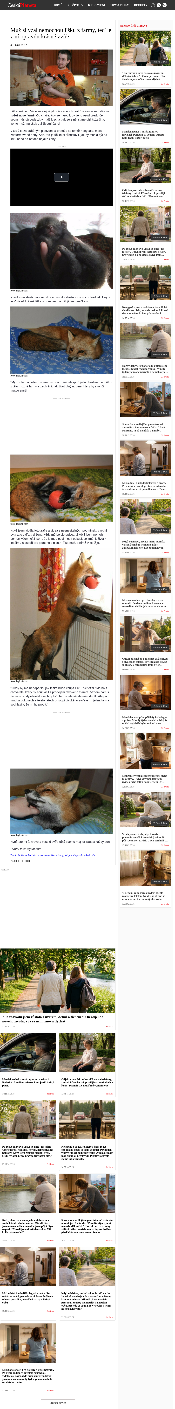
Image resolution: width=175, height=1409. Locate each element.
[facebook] (153, 5)
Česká (22, 5)
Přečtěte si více (58, 1402)
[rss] (159, 5)
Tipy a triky (119, 5)
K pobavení (96, 5)
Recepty (140, 5)
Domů (58, 5)
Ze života (75, 5)
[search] (165, 5)
